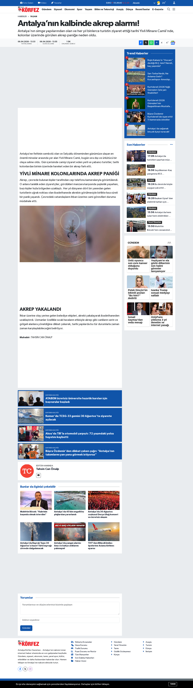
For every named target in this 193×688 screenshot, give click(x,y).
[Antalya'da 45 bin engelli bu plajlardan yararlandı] (70, 500)
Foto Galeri (28, 3)
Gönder (26, 628)
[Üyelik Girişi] (173, 3)
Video (43, 3)
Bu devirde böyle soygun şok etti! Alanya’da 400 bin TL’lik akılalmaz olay (160, 186)
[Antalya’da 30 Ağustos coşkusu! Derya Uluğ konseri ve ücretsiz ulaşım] (104, 500)
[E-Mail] (38, 475)
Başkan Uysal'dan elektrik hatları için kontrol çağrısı (160, 200)
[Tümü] (171, 145)
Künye (117, 655)
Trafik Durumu (81, 648)
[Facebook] (20, 669)
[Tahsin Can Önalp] (27, 471)
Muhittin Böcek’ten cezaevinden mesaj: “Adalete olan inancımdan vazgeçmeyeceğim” (159, 228)
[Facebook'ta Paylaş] (141, 42)
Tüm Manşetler (82, 655)
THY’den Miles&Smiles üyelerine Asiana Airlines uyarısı (101, 545)
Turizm (149, 645)
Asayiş (119, 9)
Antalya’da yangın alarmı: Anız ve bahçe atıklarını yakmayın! (67, 545)
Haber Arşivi (80, 661)
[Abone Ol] (172, 43)
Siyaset (58, 9)
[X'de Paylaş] (145, 42)
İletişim (149, 651)
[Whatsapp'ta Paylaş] (151, 42)
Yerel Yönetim (154, 222)
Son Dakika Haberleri (84, 658)
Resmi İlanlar (142, 9)
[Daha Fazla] (156, 42)
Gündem (46, 9)
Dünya (129, 9)
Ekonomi (69, 9)
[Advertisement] (70, 129)
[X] (25, 669)
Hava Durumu (81, 645)
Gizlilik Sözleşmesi (122, 651)
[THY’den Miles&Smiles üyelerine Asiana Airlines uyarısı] (104, 531)
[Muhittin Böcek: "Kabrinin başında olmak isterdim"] (36, 500)
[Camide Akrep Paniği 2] (70, 233)
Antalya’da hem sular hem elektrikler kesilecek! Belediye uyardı (159, 214)
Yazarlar (58, 3)
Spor (79, 9)
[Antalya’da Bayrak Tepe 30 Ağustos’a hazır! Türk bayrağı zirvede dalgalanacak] (36, 531)
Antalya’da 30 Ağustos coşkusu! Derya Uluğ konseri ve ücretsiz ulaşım (103, 514)
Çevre (151, 166)
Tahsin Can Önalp (47, 469)
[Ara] (168, 9)
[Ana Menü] (174, 9)
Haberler (22, 17)
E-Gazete (157, 9)
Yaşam (88, 9)
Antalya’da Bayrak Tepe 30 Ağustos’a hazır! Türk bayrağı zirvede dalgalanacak (36, 545)
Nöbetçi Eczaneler (83, 642)
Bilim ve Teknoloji (104, 9)
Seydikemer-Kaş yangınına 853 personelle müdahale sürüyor (159, 172)
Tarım (116, 648)
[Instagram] (30, 669)
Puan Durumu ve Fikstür (85, 651)
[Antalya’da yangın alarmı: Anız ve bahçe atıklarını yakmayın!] (70, 531)
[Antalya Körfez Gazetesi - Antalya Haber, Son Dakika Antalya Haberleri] (28, 9)
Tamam (172, 684)
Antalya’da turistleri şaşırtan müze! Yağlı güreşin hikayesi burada (159, 158)
